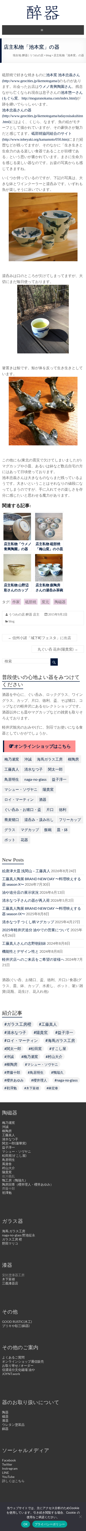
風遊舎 (7, 1164)
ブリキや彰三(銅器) (16, 1326)
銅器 (5, 1429)
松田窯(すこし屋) (14, 1155)
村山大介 (55, 1056)
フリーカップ (70, 819)
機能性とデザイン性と (20, 951)
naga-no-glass (35, 779)
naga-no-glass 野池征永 (18, 1235)
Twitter (7, 1464)
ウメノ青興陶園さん (55, 87)
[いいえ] (80, 1516)
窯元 (45, 602)
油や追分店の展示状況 (20, 892)
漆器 (5, 1420)
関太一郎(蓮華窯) (14, 1143)
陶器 (5, 1412)
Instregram (10, 1468)
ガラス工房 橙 (12, 1239)
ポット (9, 839)
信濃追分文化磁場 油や (18, 1370)
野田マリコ (10, 1243)
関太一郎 (55, 769)
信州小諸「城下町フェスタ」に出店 (39, 637)
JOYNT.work (11, 1374)
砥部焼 (30, 602)
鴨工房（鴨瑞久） (15, 1180)
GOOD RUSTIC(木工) (17, 1322)
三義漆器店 (10, 1283)
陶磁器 (60, 602)
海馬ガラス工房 (50, 759)
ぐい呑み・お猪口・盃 (22, 809)
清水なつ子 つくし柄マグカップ (28, 922)
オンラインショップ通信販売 (23, 1361)
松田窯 (36, 1048)
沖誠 (28, 759)
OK (25, 1524)
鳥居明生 (11, 779)
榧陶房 (73, 759)
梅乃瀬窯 (11, 759)
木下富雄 (32, 1088)
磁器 (5, 1416)
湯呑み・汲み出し (39, 819)
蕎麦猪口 (11, 819)
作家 (16, 602)
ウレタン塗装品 (13, 1424)
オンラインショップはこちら (42, 746)
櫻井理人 (40, 1080)
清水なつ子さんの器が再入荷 (26, 900)
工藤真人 (11, 769)
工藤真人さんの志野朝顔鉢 (24, 943)
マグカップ (30, 829)
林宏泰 (53, 1088)
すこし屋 (58, 1048)
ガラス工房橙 (19, 1024)
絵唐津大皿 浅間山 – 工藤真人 (26, 871)
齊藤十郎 (13, 1072)
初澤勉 (11, 1088)
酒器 (42, 799)
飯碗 (48, 829)
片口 (50, 809)
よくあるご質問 (13, 1357)
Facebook (9, 1460)
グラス (9, 829)
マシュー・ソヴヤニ (20, 789)
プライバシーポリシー (50, 1524)
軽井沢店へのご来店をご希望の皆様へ (33, 959)
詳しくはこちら (13, 1481)
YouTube (8, 1477)
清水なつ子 (33, 769)
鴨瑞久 (58, 1072)
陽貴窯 (48, 789)
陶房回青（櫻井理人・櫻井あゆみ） (27, 1184)
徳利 (62, 809)
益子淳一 (59, 779)
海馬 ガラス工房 (13, 1231)
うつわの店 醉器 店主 (24, 614)
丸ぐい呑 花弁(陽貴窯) (58, 649)
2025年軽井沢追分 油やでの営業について (36, 930)
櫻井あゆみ (15, 1080)
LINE (5, 1472)
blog (48, 55)
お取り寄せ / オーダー (17, 1365)
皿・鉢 (62, 829)
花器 (24, 839)
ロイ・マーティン (19, 799)
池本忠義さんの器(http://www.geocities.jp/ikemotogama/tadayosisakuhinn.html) (42, 116)
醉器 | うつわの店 (32, 55)
